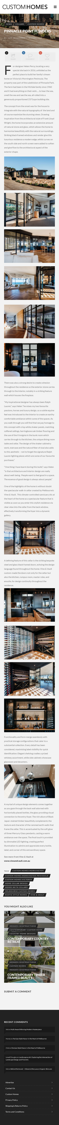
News (9, 24)
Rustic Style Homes (16, 895)
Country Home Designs (23, 934)
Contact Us (10, 1088)
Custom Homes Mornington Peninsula (26, 876)
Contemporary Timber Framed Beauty (26, 976)
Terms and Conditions (14, 1112)
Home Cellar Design (16, 883)
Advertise (9, 1082)
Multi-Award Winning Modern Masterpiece (26, 1029)
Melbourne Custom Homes (20, 891)
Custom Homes (36, 24)
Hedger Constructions (23, 926)
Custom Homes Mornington (28, 871)
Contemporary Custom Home (26, 930)
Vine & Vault (37, 895)
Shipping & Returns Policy (16, 1106)
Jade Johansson (16, 38)
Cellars (20, 24)
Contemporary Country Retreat (28, 940)
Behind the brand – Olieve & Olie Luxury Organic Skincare (31, 1069)
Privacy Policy (11, 1100)
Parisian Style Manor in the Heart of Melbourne (30, 1039)
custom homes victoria (18, 880)
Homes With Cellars (16, 887)
